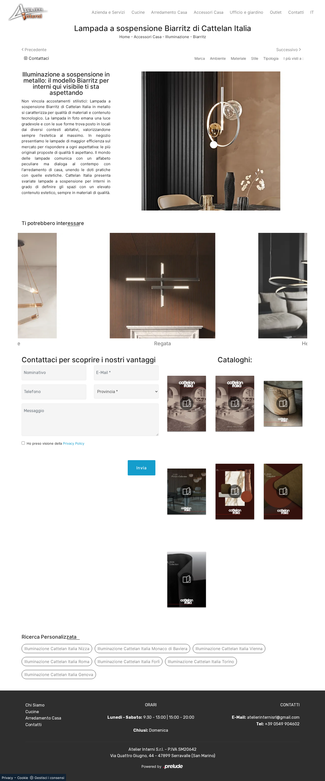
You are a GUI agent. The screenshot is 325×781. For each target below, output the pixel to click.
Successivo (287, 49)
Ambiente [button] (218, 58)
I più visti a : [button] (293, 58)
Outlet (276, 12)
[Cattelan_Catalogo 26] (186, 491)
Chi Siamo (34, 705)
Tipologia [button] (271, 58)
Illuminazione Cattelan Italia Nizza (56, 648)
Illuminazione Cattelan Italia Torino (201, 661)
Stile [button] (254, 58)
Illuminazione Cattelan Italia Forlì (129, 661)
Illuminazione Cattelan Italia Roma (56, 661)
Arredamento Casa (169, 12)
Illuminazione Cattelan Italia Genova (58, 674)
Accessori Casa (208, 12)
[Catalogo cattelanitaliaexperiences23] (235, 491)
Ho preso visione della (55, 443)
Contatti (296, 12)
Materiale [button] (238, 58)
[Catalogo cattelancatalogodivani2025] (186, 403)
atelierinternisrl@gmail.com (273, 717)
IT (312, 12)
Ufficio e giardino (246, 12)
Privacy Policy (73, 443)
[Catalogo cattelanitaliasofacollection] (235, 403)
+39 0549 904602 (282, 724)
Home (124, 36)
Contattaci (38, 58)
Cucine (138, 12)
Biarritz (199, 36)
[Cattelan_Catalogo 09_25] (283, 403)
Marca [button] (199, 58)
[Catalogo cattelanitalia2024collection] (186, 579)
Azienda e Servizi (108, 12)
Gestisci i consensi (49, 778)
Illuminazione (177, 36)
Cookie (22, 778)
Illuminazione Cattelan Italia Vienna (229, 648)
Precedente (34, 49)
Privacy (7, 778)
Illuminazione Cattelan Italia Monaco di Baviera (142, 648)
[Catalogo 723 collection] (283, 491)
